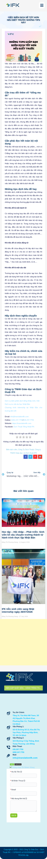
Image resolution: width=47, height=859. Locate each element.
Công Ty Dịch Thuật (26, 449)
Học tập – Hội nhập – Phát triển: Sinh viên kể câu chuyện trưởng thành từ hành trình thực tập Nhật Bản (23, 535)
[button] (42, 5)
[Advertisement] (23, 642)
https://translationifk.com (21, 423)
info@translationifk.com (19, 417)
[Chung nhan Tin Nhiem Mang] (22, 767)
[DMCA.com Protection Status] (16, 764)
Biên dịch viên (11, 449)
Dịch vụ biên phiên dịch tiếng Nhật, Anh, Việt (22, 401)
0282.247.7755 (17, 420)
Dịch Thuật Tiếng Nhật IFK (24, 427)
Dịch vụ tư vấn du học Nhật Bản (17, 404)
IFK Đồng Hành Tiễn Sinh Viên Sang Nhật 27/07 (24, 688)
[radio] (17, 438)
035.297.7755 (28, 420)
